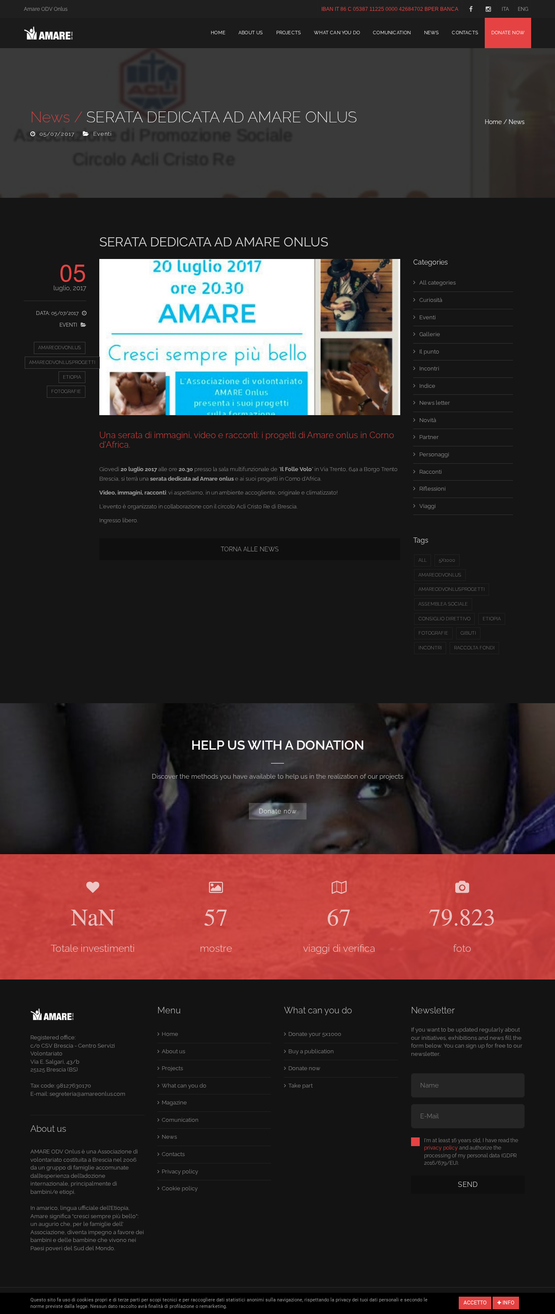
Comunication (392, 33)
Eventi (427, 317)
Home (218, 33)
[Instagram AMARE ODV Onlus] (487, 8)
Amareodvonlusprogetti (62, 362)
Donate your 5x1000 (314, 1034)
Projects (288, 33)
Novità (427, 420)
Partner (429, 437)
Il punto (429, 351)
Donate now (508, 33)
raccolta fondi (474, 648)
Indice (427, 386)
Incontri (429, 368)
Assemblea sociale (443, 604)
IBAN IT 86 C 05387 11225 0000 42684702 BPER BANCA (389, 9)
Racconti (430, 472)
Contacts (465, 33)
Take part (300, 1085)
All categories (437, 282)
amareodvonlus (59, 348)
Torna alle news (249, 549)
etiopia (72, 377)
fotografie (66, 391)
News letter (434, 403)
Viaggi (427, 506)
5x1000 (447, 560)
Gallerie (429, 334)
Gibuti (468, 633)
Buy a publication (311, 1051)
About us (250, 33)
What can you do (337, 33)
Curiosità (430, 300)
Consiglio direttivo (444, 619)
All (422, 560)
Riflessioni (432, 488)
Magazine (174, 1102)
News (431, 33)
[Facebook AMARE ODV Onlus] (470, 8)
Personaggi (434, 454)
